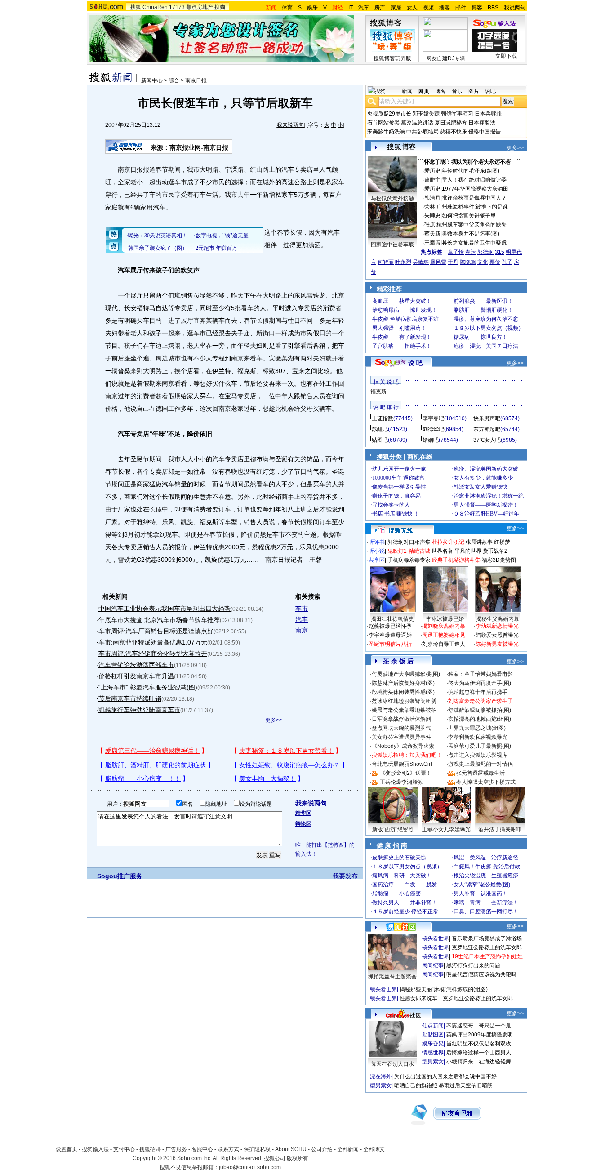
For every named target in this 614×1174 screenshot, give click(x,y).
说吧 (490, 91)
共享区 (377, 560)
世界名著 (442, 551)
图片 (473, 91)
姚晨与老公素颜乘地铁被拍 (404, 710)
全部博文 (374, 1149)
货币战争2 (495, 551)
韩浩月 (432, 198)
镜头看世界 (435, 938)
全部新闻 (348, 1149)
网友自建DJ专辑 (445, 58)
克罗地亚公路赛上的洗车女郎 (487, 947)
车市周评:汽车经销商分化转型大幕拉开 (152, 653)
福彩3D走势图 (499, 560)
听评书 (377, 542)
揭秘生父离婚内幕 (497, 619)
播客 (444, 7)
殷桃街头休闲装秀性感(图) (403, 692)
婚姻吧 (431, 440)
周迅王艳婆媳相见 (443, 635)
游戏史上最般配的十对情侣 (480, 764)
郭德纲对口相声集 (409, 542)
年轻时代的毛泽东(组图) (470, 171)
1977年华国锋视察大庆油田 (475, 189)
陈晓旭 (468, 262)
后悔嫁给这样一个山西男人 (478, 1052)
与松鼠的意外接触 (392, 199)
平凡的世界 (467, 551)
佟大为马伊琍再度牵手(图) (479, 683)
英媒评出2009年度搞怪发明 (479, 1035)
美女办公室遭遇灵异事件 (401, 737)
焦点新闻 (433, 1026)
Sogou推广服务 (119, 876)
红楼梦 (502, 542)
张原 (429, 225)
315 (499, 252)
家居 (396, 7)
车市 (301, 608)
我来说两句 (290, 125)
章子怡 (456, 252)
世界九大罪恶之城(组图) (477, 728)
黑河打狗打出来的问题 (473, 965)
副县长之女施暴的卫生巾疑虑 (471, 243)
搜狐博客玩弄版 (392, 58)
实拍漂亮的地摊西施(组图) (479, 719)
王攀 (429, 243)
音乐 (457, 91)
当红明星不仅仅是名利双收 (478, 1044)
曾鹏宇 (432, 180)
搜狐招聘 (150, 1149)
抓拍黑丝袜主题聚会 (392, 977)
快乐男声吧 (486, 418)
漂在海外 (381, 1076)
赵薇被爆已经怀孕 (390, 626)
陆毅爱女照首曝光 (497, 635)
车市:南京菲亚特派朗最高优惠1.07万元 (152, 642)
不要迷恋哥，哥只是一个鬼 (478, 1026)
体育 (287, 7)
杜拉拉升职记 (448, 542)
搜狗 (219, 7)
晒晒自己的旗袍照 (415, 1085)
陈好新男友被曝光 (497, 644)
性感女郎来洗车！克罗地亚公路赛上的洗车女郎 (456, 998)
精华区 (303, 813)
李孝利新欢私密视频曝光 (477, 737)
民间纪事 (433, 965)
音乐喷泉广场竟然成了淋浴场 (487, 938)
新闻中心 (152, 80)
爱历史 (432, 171)
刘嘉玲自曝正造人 (443, 644)
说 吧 (415, 362)
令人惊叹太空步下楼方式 (486, 782)
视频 (428, 7)
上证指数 (382, 418)
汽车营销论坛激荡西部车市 (136, 664)
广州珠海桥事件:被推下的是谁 (472, 207)
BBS (493, 7)
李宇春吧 (433, 418)
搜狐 (135, 7)
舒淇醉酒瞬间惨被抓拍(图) (479, 710)
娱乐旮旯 (433, 1044)
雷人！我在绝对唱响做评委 (474, 180)
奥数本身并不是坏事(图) (470, 234)
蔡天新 (432, 234)
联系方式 (228, 1149)
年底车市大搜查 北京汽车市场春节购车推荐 (159, 619)
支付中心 (124, 1149)
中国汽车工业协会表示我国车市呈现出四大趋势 (164, 608)
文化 (482, 262)
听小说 (377, 551)
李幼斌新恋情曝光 (497, 626)
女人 (412, 7)
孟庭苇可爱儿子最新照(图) (479, 746)
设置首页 (66, 1149)
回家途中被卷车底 (392, 244)
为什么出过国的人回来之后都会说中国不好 (445, 1076)
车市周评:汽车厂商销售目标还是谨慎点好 (156, 631)
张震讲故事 (479, 542)
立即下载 (506, 56)
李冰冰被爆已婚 (445, 619)
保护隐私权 (257, 1149)
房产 (379, 7)
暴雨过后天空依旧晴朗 (466, 1085)
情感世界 (433, 1052)
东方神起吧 (486, 429)
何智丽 (386, 262)
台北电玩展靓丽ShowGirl (402, 764)
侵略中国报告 (484, 132)
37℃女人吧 (487, 440)
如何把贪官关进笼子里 (469, 216)
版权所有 (297, 1158)
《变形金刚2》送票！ (406, 773)
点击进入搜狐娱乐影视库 (477, 755)
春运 (470, 252)
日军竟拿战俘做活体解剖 (401, 719)
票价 (494, 262)
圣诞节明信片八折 (390, 644)
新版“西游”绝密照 (393, 829)
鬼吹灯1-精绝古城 (408, 551)
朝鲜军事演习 (457, 114)
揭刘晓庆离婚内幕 (443, 626)
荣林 (429, 207)
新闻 (407, 91)
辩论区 (303, 824)
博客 (477, 7)
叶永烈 (403, 262)
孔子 (507, 262)
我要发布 (345, 876)
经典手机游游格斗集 (456, 560)
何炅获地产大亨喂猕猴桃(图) (406, 674)
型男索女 (433, 1061)
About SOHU (291, 1149)
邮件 (460, 7)
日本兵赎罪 (488, 114)
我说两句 (514, 7)
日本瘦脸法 (481, 123)
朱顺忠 (432, 216)
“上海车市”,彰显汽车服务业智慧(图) (147, 687)
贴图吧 (380, 440)
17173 (177, 7)
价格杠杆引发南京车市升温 (136, 676)
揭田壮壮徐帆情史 (392, 619)
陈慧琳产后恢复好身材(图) (403, 683)
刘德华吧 (433, 429)
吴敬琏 (421, 262)
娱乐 (312, 7)
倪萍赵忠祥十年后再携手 (477, 692)
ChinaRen (155, 7)
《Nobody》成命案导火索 (403, 746)
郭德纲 (485, 252)
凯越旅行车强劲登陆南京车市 (139, 709)
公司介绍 (322, 1149)
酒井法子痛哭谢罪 (499, 829)
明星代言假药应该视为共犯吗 (481, 974)
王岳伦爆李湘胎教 (401, 782)
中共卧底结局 (422, 132)
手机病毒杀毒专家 (409, 560)
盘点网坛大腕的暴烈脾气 (401, 728)
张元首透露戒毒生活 (480, 773)
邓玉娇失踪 (426, 114)
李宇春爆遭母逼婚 (390, 635)
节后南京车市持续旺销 (129, 698)
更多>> (273, 720)
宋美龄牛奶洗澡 (386, 132)
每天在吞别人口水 (392, 1064)
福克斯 (378, 391)
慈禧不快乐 (453, 132)
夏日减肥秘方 (451, 123)
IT (350, 7)
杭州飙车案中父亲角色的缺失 (471, 225)
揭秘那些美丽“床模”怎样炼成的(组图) (444, 989)
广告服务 (176, 1149)
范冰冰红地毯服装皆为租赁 (404, 701)
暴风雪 (438, 262)
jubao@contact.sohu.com (250, 1167)
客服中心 (202, 1149)
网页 (423, 91)
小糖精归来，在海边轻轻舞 (478, 1061)
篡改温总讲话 (417, 123)
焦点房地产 (199, 7)
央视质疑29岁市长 (389, 114)
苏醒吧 (380, 429)
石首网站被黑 (383, 123)
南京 (301, 630)
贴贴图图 (433, 1035)
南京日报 (196, 80)
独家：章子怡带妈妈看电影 (480, 674)
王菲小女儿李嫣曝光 (446, 829)
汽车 (363, 7)
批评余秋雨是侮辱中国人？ (474, 198)
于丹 (453, 262)
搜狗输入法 (95, 1149)
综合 (174, 80)
